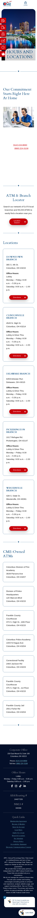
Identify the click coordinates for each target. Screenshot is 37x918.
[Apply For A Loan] (3, 40)
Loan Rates (18, 830)
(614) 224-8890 (20, 145)
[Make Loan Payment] (3, 34)
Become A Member (18, 824)
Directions (17, 297)
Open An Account (18, 827)
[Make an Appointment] (3, 20)
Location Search (17, 222)
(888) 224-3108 (21, 148)
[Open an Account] (3, 27)
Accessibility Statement (18, 844)
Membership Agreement (18, 821)
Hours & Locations (18, 835)
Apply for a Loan (18, 833)
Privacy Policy (18, 841)
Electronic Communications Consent (18, 847)
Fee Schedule (18, 838)
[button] (18, 79)
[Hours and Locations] (3, 47)
